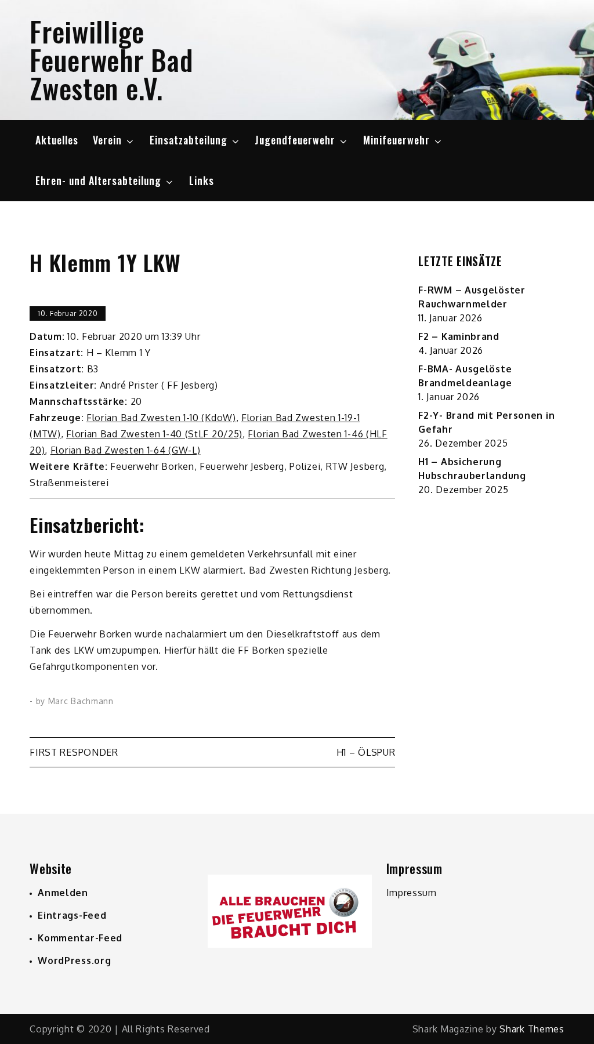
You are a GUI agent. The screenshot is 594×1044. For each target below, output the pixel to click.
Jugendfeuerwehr (295, 139)
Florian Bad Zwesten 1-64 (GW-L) (125, 450)
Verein (107, 139)
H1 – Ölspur (366, 752)
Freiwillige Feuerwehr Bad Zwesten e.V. (111, 59)
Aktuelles (56, 139)
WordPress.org (74, 960)
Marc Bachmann (81, 701)
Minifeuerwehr (396, 139)
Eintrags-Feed (72, 915)
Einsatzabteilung (188, 139)
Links (201, 180)
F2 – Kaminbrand (458, 336)
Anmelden (63, 892)
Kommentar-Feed (80, 938)
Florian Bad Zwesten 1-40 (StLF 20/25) (154, 434)
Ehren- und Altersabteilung (98, 180)
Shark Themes (531, 1029)
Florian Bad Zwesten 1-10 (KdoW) (161, 417)
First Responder (74, 752)
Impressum (411, 892)
